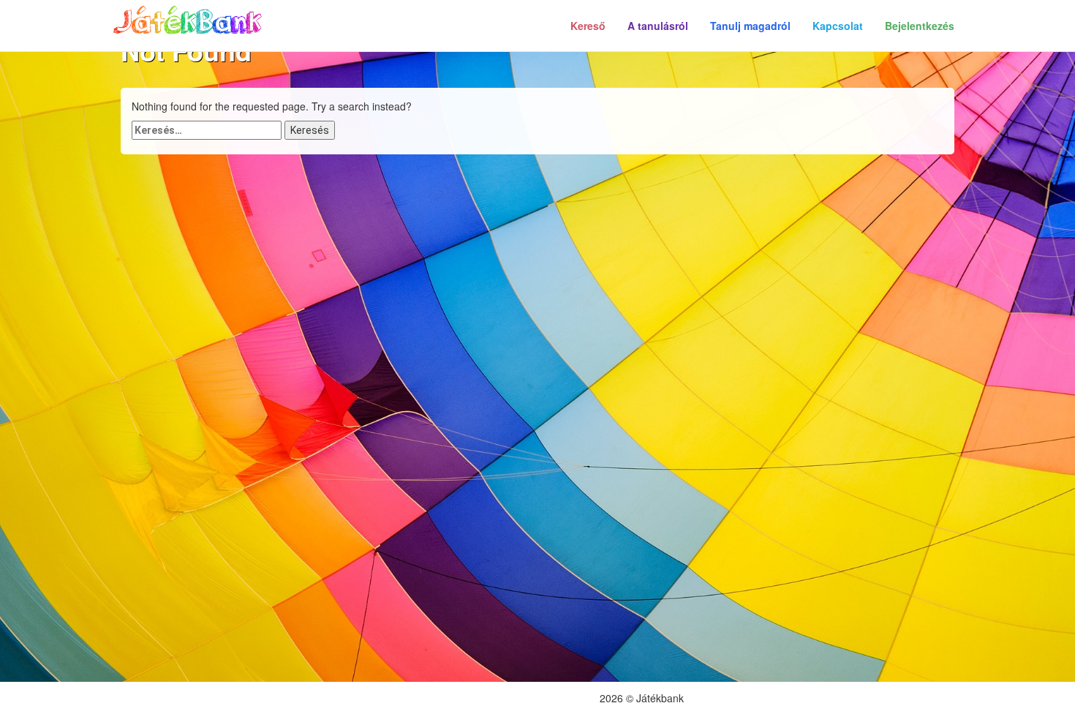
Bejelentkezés (919, 25)
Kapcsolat (837, 25)
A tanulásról (657, 25)
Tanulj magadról (750, 25)
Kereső (588, 25)
